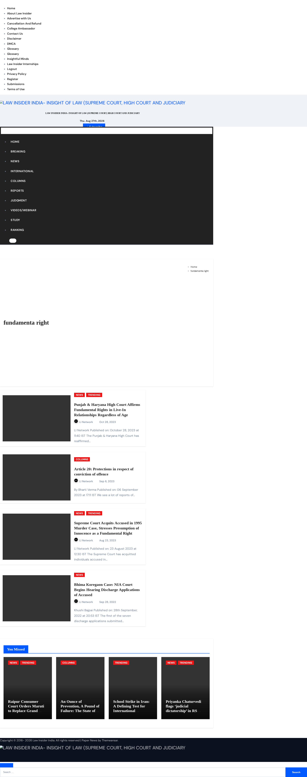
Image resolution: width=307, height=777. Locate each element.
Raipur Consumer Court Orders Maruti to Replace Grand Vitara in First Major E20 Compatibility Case (26, 713)
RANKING (17, 230)
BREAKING (18, 151)
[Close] (6, 765)
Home (11, 8)
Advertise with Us (19, 18)
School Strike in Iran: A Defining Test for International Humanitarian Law (131, 708)
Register (12, 79)
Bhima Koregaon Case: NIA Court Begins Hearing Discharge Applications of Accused (107, 589)
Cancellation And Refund (24, 23)
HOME (15, 142)
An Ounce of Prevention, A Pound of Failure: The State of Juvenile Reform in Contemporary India (80, 711)
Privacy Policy (16, 74)
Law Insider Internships (22, 64)
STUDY (15, 220)
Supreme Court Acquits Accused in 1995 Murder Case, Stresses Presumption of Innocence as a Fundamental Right (108, 528)
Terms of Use (16, 89)
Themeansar (110, 740)
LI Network (86, 422)
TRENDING (94, 394)
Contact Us (15, 33)
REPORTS (17, 191)
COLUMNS (18, 181)
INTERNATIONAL (22, 171)
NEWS (15, 161)
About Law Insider (19, 13)
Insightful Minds (18, 59)
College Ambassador (21, 28)
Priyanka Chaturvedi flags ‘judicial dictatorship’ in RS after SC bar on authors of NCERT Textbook (183, 713)
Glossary (13, 49)
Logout (12, 69)
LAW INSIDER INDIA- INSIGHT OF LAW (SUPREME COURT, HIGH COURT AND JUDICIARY (92, 113)
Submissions (15, 84)
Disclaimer (14, 38)
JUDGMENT (19, 200)
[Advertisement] (193, 328)
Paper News (89, 740)
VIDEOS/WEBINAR (23, 210)
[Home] (3, 130)
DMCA (11, 44)
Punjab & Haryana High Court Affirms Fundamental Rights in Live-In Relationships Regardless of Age (107, 409)
